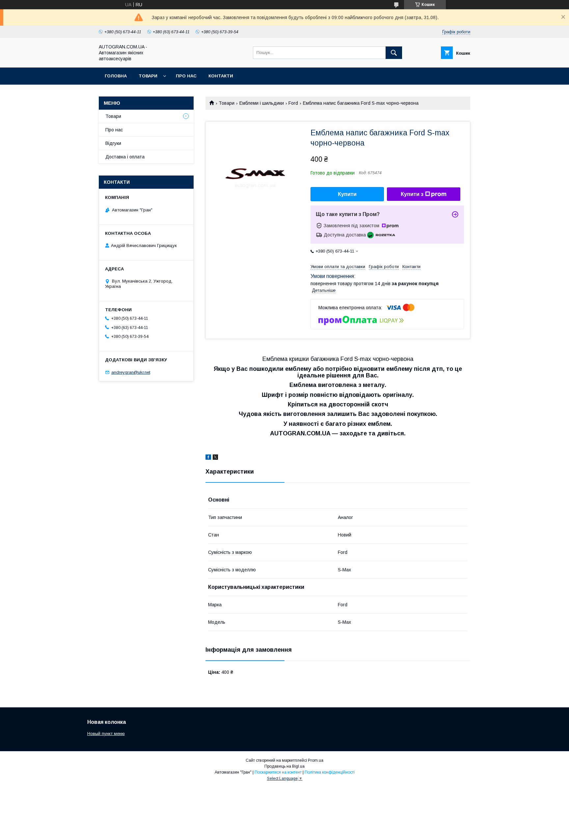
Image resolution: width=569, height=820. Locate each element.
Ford (293, 103)
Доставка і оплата (125, 156)
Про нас (186, 75)
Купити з (412, 194)
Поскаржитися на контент (278, 772)
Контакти (220, 75)
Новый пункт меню (106, 733)
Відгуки (113, 143)
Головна (116, 75)
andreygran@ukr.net (130, 372)
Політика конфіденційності (330, 772)
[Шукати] (394, 52)
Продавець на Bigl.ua (284, 766)
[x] (215, 458)
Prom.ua (315, 760)
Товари (148, 75)
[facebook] (208, 458)
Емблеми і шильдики (261, 103)
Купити (347, 194)
